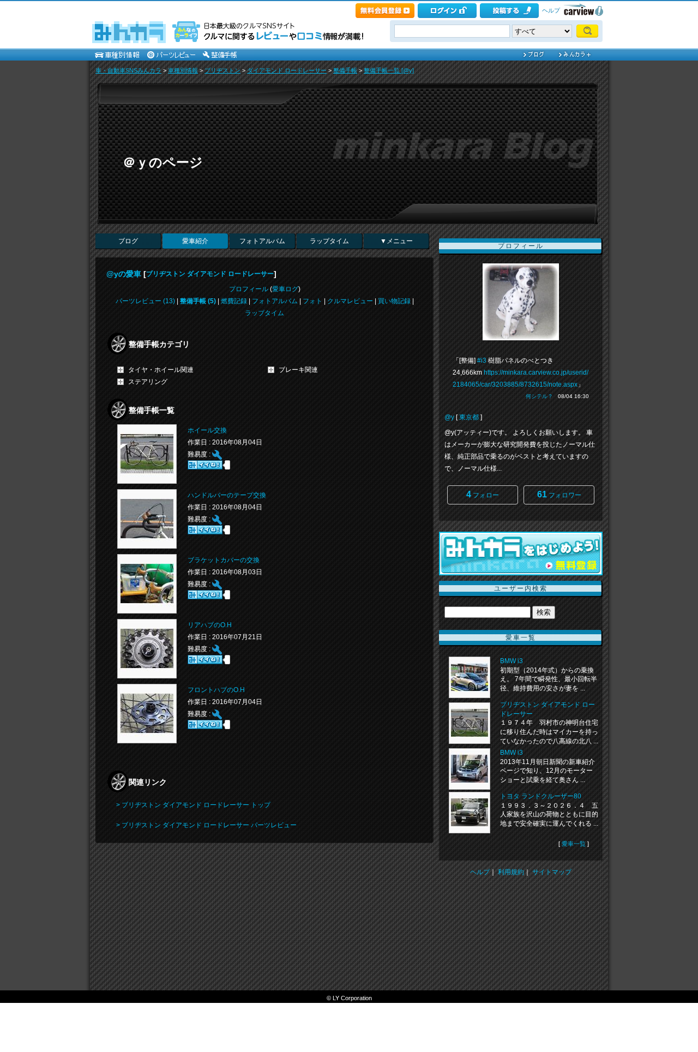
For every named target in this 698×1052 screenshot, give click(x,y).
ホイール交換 (207, 430)
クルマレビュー (350, 301)
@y (449, 417)
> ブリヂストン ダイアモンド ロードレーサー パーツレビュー (206, 825)
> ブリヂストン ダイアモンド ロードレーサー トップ (193, 805)
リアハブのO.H (210, 625)
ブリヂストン (222, 70)
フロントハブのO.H (216, 690)
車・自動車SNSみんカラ (128, 70)
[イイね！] (205, 465)
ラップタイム (329, 241)
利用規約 (511, 872)
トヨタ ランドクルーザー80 (540, 796)
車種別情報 (183, 70)
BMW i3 (511, 661)
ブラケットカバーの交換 (224, 560)
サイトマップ (551, 872)
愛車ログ (285, 289)
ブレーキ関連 (298, 370)
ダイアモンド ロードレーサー (287, 70)
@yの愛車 (123, 273)
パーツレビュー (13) (145, 301)
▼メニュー (396, 241)
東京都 (469, 417)
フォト (312, 301)
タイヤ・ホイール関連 (161, 370)
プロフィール (248, 289)
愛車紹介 (195, 241)
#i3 (481, 360)
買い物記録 (394, 301)
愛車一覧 (574, 843)
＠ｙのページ (163, 162)
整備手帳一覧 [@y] (389, 70)
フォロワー (559, 494)
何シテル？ (539, 396)
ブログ (128, 241)
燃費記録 (234, 301)
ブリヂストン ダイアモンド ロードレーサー (210, 273)
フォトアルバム (262, 241)
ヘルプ (551, 10)
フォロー (482, 494)
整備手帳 (345, 70)
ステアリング (147, 382)
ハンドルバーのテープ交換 (227, 495)
